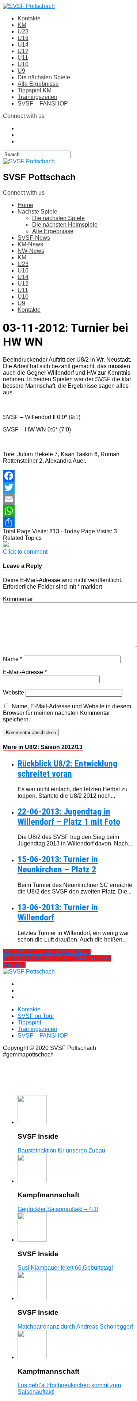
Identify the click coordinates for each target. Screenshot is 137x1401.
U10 (23, 64)
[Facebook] (68, 476)
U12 (23, 51)
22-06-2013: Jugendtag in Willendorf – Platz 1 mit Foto (69, 817)
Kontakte (29, 18)
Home (25, 205)
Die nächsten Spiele (44, 77)
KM (22, 25)
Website (13, 692)
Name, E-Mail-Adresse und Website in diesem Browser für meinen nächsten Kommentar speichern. (67, 713)
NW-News (31, 251)
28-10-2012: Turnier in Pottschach (47, 952)
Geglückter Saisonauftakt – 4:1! (58, 1209)
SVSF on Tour (36, 1016)
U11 (23, 58)
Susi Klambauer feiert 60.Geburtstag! (65, 1268)
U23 (23, 31)
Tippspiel (29, 1022)
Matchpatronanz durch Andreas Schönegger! (75, 1327)
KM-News (30, 244)
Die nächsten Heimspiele (65, 225)
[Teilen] (68, 522)
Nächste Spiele (37, 211)
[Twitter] (68, 487)
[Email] (68, 499)
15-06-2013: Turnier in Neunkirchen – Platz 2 (58, 864)
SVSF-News (34, 238)
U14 (23, 44)
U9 (21, 71)
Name (12, 659)
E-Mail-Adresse (25, 672)
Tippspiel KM (35, 90)
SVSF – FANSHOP (43, 103)
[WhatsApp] (68, 511)
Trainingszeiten (37, 97)
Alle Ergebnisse (38, 84)
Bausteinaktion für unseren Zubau (61, 1150)
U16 (23, 38)
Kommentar (18, 599)
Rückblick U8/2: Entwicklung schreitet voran (67, 769)
